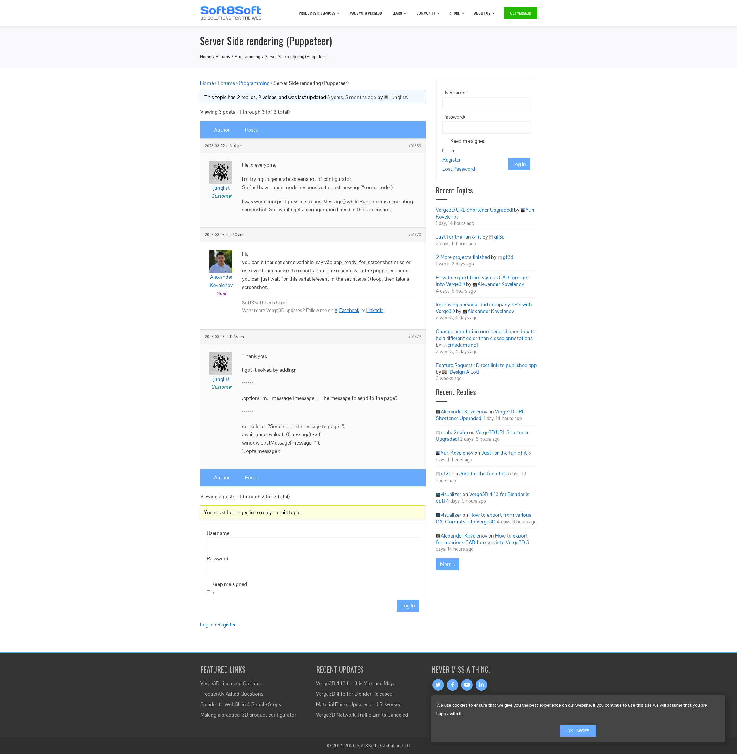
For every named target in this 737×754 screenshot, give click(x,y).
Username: (219, 533)
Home (207, 83)
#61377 (414, 337)
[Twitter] (438, 685)
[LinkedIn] (481, 685)
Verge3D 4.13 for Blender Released (354, 693)
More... (447, 564)
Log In (408, 605)
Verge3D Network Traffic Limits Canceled (362, 714)
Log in (207, 624)
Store (455, 13)
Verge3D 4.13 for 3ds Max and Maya (356, 683)
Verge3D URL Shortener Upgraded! (474, 209)
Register (226, 624)
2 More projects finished (463, 257)
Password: (218, 558)
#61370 (414, 235)
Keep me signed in (229, 588)
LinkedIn (374, 310)
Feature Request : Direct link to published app (486, 365)
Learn (397, 13)
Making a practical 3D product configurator (248, 714)
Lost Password (458, 169)
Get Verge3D (520, 13)
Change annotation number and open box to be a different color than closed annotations (485, 334)
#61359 (414, 146)
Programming (254, 83)
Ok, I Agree (578, 730)
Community (425, 13)
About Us (482, 13)
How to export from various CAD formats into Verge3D (483, 518)
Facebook (349, 310)
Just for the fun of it (458, 236)
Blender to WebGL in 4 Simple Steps (240, 704)
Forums (226, 83)
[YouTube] (467, 685)
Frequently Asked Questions (231, 693)
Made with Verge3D (365, 13)
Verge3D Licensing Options (230, 683)
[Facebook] (452, 685)
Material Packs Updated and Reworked (359, 704)
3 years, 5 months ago (351, 97)
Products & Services (317, 13)
